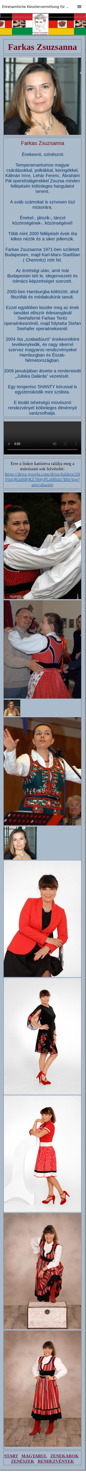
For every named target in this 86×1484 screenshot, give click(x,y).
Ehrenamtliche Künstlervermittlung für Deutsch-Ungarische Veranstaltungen (44, 6)
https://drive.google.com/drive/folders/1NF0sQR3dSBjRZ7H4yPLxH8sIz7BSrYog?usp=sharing (42, 479)
